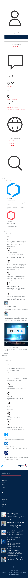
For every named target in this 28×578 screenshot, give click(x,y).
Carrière (3, 482)
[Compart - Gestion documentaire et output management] (22, 465)
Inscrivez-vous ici (16, 46)
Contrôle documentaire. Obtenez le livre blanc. (14, 549)
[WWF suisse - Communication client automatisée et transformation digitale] (4, 523)
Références (4, 485)
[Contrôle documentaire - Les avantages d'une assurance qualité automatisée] (4, 550)
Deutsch (11, 141)
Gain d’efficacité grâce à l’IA (14, 558)
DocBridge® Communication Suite (15, 540)
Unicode (3, 504)
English (10, 143)
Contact (3, 487)
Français (11, 145)
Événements (4, 497)
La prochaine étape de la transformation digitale (14, 526)
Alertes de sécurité (6, 502)
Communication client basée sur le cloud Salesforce (15, 532)
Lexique (3, 506)
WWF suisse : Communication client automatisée (15, 523)
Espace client (16, 37)
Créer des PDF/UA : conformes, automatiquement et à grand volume (15, 518)
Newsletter (4, 499)
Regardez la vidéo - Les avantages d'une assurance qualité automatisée (14, 553)
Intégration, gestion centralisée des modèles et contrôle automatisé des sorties (15, 535)
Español (11, 148)
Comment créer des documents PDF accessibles (15, 514)
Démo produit (5, 478)
